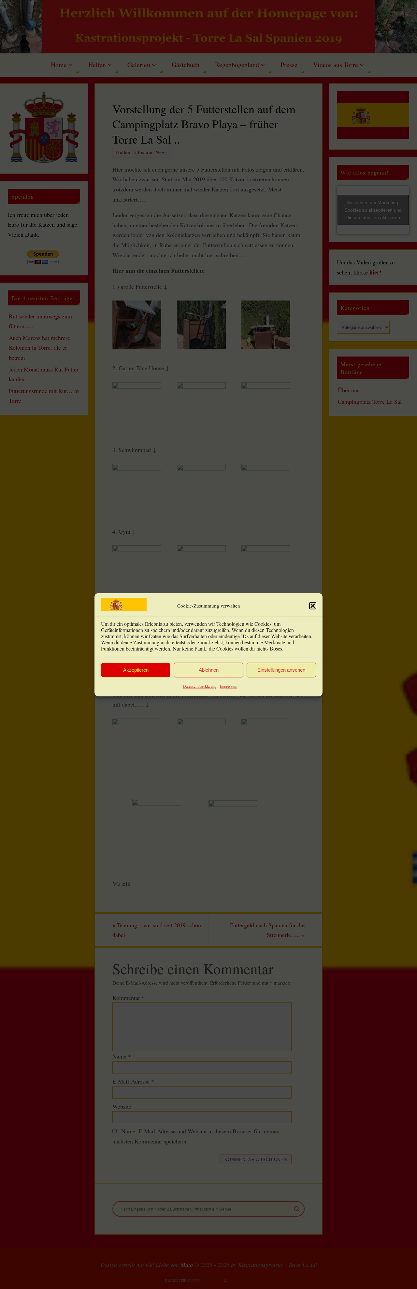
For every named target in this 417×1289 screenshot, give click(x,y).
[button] (312, 605)
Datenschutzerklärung (200, 686)
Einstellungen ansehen (281, 670)
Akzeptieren (136, 670)
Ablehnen (209, 670)
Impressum (228, 686)
